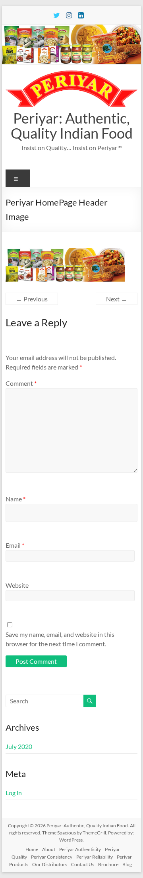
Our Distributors (49, 864)
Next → (116, 299)
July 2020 (19, 746)
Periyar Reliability (94, 857)
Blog (127, 864)
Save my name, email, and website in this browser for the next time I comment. (60, 639)
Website (17, 585)
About (48, 849)
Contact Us (82, 864)
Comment (21, 383)
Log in (14, 792)
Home (31, 849)
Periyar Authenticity (80, 849)
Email (15, 545)
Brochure (108, 864)
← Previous (32, 299)
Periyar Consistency (51, 857)
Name (15, 499)
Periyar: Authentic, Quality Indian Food (72, 125)
